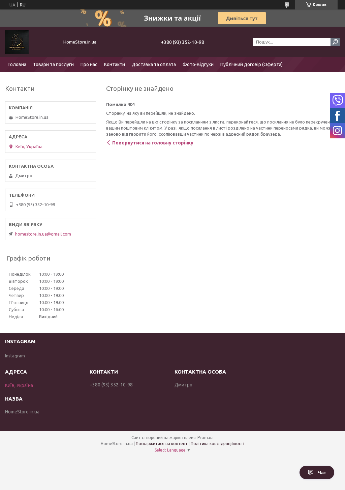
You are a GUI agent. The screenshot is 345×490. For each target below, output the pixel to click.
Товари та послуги (53, 64)
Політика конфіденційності (217, 443)
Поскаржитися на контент (162, 443)
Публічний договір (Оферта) (251, 64)
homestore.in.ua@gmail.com (43, 234)
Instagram (15, 355)
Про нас (89, 64)
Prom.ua (205, 437)
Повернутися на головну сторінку (152, 142)
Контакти (114, 64)
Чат (322, 472)
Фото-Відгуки (198, 64)
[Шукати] (335, 42)
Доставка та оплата (154, 64)
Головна (17, 64)
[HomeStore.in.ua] (30, 42)
